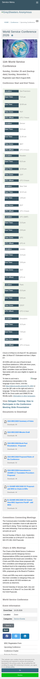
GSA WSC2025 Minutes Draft (18, 432)
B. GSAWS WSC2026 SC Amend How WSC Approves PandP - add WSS (20, 502)
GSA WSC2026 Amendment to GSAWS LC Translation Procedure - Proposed (21, 473)
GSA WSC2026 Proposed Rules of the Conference (20, 458)
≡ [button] (37, 2)
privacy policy (10, 667)
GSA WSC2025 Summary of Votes (20, 421)
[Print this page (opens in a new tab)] (12, 35)
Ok (20, 670)
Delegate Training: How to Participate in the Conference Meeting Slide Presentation (18, 404)
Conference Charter (11, 651)
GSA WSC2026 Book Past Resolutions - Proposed (17, 444)
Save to (8, 625)
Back (6, 630)
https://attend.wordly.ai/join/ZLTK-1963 (19, 386)
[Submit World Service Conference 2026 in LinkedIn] (25, 636)
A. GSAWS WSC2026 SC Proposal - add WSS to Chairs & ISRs (21, 488)
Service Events (19, 619)
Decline (20, 675)
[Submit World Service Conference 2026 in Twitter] (16, 636)
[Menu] (37, 19)
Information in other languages (24, 396)
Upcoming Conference (12, 647)
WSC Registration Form (12, 643)
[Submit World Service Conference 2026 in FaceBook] (7, 636)
